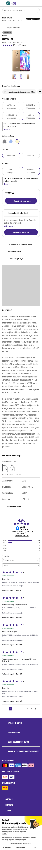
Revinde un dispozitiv (21, 232)
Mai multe (7, 129)
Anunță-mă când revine (22, 201)
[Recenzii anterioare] (6, 708)
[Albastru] (11, 141)
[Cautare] (36, 10)
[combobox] (17, 10)
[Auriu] (17, 141)
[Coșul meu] (38, 3)
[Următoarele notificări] (36, 708)
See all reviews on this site (22, 535)
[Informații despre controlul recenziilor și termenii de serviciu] (32, 532)
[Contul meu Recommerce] (34, 3)
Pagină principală (13, 27)
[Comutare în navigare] (3, 3)
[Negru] (4, 141)
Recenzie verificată (9, 575)
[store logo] (11, 3)
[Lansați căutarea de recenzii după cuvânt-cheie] (38, 565)
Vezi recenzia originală (8, 590)
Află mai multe (9, 226)
